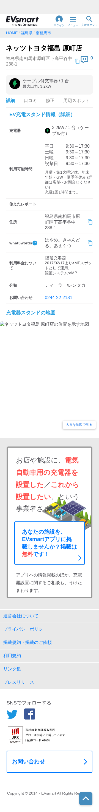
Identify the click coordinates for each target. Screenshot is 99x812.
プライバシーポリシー (25, 629)
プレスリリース (18, 682)
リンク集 (12, 669)
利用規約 (12, 655)
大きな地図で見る (79, 425)
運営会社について (20, 615)
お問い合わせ (28, 761)
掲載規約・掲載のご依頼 (27, 642)
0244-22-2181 (58, 297)
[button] (59, 21)
